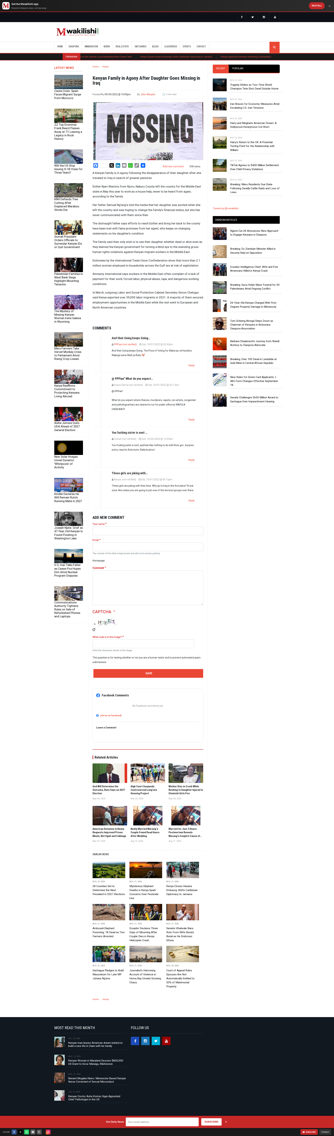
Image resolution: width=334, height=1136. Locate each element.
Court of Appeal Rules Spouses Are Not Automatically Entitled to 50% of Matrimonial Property (180, 987)
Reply (192, 374)
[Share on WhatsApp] (26, 1132)
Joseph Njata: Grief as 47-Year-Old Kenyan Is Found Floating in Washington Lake (68, 542)
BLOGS (155, 46)
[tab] (221, 77)
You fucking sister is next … (129, 441)
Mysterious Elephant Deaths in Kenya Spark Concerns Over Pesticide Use (143, 900)
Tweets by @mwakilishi (225, 217)
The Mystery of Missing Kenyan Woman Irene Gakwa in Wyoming (67, 325)
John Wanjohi (147, 103)
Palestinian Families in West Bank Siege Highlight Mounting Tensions (68, 288)
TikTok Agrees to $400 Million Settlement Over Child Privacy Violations (254, 175)
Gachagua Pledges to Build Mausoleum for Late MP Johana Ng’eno (108, 983)
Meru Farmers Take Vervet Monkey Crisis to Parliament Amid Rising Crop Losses (67, 362)
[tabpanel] (246, 141)
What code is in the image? (107, 645)
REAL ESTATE (122, 46)
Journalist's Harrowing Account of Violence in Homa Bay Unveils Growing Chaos (145, 985)
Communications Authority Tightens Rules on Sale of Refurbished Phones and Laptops (67, 618)
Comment (98, 576)
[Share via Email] (32, 1132)
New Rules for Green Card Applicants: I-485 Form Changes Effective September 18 (254, 389)
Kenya (105, 75)
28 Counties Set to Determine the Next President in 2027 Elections (109, 898)
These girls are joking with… (130, 482)
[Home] (77, 32)
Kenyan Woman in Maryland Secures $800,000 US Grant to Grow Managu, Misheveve (95, 1071)
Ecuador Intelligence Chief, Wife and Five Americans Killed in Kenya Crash (254, 277)
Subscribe (311, 1132)
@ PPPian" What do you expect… (132, 387)
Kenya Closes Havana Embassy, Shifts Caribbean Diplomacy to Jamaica (133, 56)
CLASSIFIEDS (170, 46)
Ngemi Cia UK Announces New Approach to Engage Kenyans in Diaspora (254, 241)
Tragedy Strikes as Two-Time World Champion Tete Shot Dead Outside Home (254, 95)
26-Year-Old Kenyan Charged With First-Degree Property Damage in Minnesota (253, 313)
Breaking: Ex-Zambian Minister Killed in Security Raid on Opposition (253, 259)
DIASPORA (74, 46)
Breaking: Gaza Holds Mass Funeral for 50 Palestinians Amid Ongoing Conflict (255, 295)
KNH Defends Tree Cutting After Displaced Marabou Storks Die (66, 213)
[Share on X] (20, 1132)
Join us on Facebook (111, 724)
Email (96, 548)
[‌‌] (241, 17)
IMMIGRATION (91, 46)
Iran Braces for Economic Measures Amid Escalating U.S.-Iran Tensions (254, 114)
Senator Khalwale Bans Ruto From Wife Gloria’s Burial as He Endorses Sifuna (180, 943)
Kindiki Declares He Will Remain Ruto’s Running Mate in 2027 (68, 506)
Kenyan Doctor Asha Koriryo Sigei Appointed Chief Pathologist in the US (94, 1106)
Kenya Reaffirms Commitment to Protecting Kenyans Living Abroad (66, 400)
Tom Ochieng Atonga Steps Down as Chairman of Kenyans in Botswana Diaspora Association (251, 333)
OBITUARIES (140, 46)
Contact (325, 1132)
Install (317, 5)
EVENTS (187, 46)
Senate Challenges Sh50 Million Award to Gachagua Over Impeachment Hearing (254, 408)
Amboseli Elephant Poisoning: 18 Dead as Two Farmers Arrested (109, 941)
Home (60, 46)
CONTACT (201, 46)
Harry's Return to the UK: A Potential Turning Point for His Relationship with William (252, 154)
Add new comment (173, 175)
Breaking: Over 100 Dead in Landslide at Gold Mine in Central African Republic (253, 369)
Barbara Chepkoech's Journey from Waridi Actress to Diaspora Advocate (254, 351)
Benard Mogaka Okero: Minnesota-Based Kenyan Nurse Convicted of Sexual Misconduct (97, 1089)
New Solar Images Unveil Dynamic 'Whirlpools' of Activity (66, 471)
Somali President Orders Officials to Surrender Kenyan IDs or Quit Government (68, 250)
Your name (99, 532)
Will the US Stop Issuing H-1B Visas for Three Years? (68, 177)
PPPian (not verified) (125, 353)
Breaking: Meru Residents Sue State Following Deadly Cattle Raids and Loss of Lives (255, 197)
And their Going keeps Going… (131, 347)
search (274, 47)
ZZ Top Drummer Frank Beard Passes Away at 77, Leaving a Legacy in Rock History (68, 140)
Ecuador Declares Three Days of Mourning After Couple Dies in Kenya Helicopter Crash (143, 943)
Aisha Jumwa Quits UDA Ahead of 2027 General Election (67, 435)
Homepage (99, 569)
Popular (237, 77)
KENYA (107, 46)
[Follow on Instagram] (48, 1132)
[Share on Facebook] (14, 1132)
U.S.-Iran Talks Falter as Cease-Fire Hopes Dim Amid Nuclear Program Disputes (67, 579)
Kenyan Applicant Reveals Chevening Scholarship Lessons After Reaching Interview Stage (223, 56)
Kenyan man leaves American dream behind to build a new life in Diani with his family (95, 1053)
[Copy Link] (39, 1132)
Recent (220, 77)
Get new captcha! (94, 638)
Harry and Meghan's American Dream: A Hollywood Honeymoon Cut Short (253, 133)
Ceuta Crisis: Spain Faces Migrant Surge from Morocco (67, 103)
